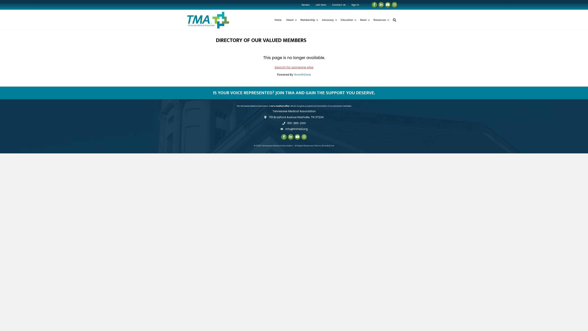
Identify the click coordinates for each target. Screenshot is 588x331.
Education (347, 20)
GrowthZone (302, 74)
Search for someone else (294, 67)
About (290, 20)
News (363, 20)
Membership (307, 20)
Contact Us (339, 5)
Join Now (320, 5)
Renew (306, 5)
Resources (379, 20)
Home (278, 20)
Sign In (355, 5)
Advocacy (328, 20)
